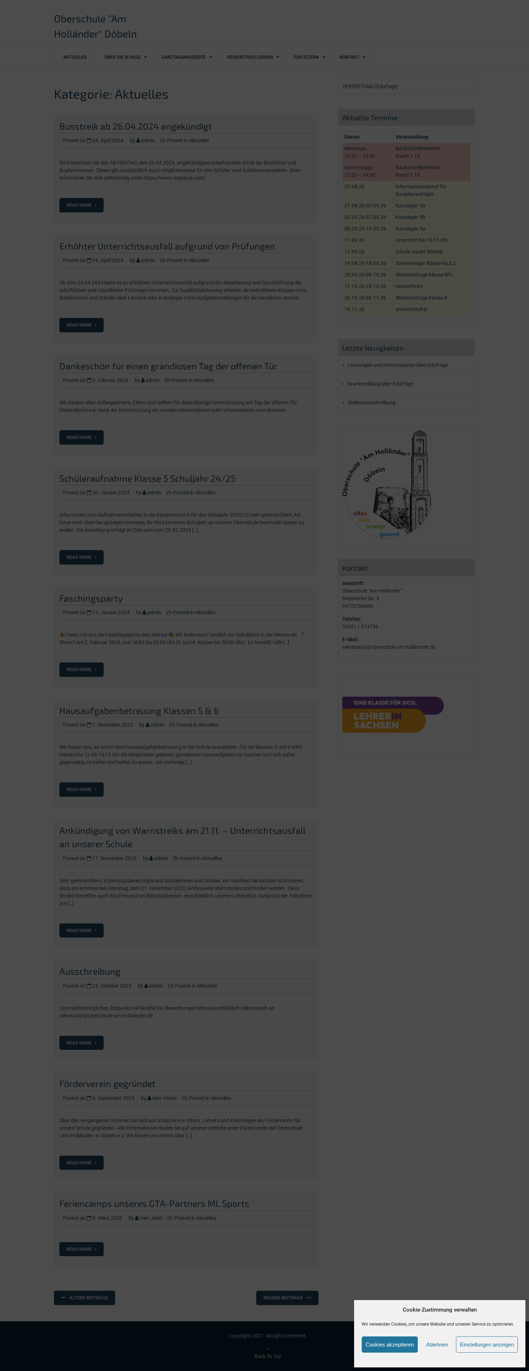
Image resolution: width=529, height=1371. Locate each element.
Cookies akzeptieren (390, 1344)
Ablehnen (437, 1344)
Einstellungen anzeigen (487, 1344)
